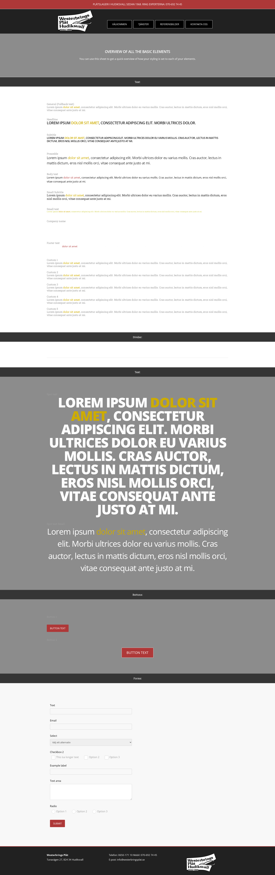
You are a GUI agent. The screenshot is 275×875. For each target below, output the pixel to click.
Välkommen (119, 24)
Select (53, 735)
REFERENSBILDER (169, 24)
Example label (58, 765)
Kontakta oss (199, 24)
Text (52, 705)
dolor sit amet (71, 107)
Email (53, 720)
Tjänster (143, 24)
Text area (55, 780)
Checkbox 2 (57, 752)
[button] (58, 628)
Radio (53, 806)
